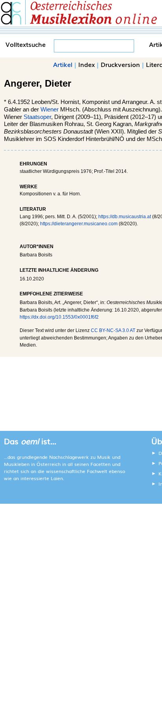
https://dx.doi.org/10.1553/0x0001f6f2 (59, 317)
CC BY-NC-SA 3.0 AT (113, 330)
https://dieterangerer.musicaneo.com (79, 223)
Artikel (62, 64)
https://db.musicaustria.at (124, 216)
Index (86, 64)
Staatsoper (37, 117)
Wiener (49, 109)
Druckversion (120, 64)
